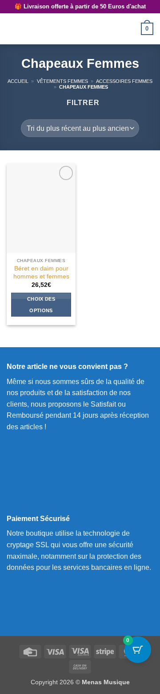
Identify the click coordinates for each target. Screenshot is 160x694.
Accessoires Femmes (124, 81)
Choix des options (41, 304)
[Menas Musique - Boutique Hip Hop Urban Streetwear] (80, 28)
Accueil (18, 81)
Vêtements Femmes (62, 81)
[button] (12, 28)
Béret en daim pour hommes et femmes (41, 272)
